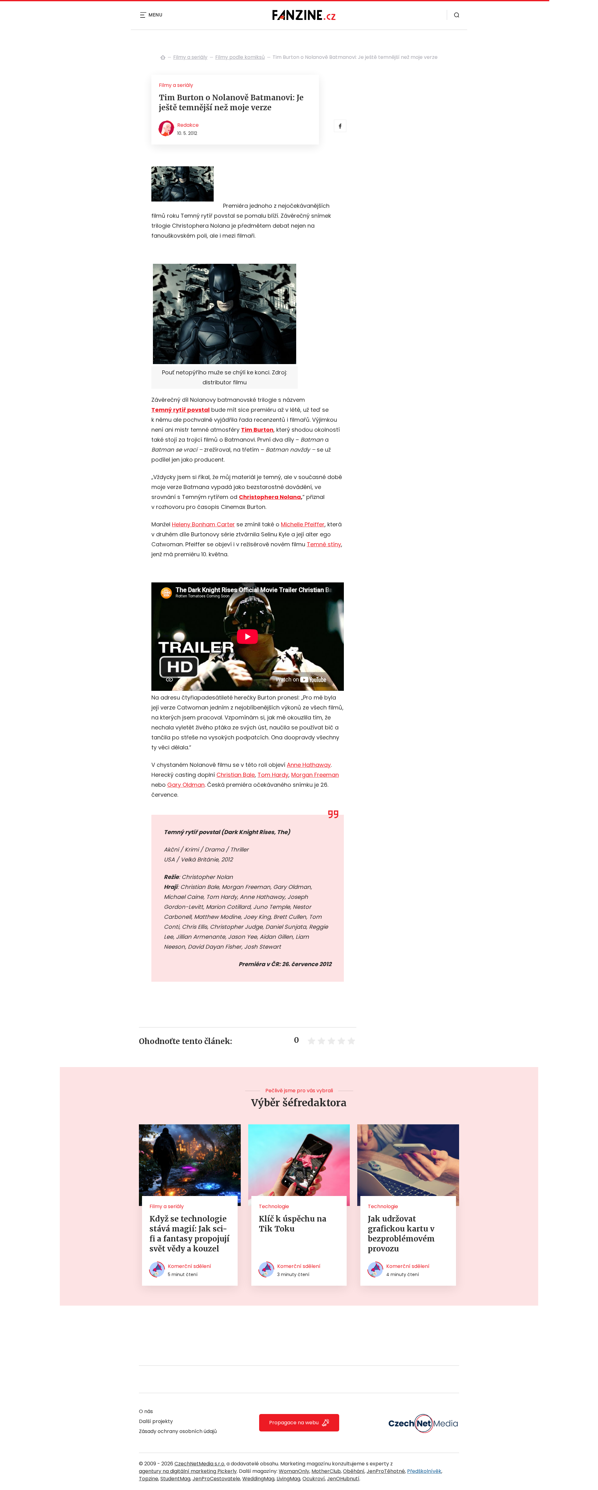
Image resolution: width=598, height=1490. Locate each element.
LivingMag (288, 1478)
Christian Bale (235, 775)
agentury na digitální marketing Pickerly (188, 1471)
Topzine (148, 1478)
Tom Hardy (273, 775)
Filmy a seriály (190, 57)
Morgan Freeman (315, 775)
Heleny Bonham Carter (203, 524)
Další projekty (156, 1421)
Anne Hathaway (309, 765)
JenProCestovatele (216, 1478)
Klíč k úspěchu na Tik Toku (292, 1224)
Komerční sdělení (189, 1266)
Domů (162, 57)
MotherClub (326, 1471)
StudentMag (175, 1478)
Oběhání (353, 1471)
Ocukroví (313, 1478)
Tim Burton (257, 430)
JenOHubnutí (343, 1478)
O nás (146, 1411)
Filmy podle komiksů (240, 57)
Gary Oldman (186, 785)
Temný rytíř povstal (180, 410)
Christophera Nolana (270, 497)
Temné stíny (324, 544)
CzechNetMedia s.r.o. (199, 1463)
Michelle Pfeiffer (303, 524)
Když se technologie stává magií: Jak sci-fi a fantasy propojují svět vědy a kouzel (190, 1234)
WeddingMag (258, 1478)
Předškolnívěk (424, 1471)
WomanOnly (294, 1471)
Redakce (188, 125)
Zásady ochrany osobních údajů (178, 1431)
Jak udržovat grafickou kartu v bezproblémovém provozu (401, 1234)
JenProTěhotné (386, 1471)
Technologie (274, 1206)
